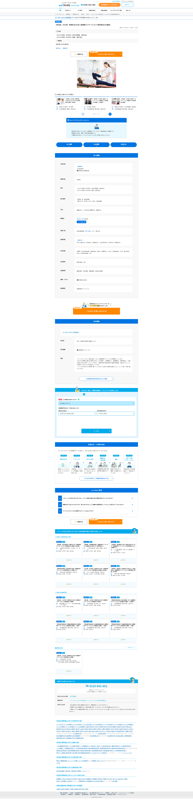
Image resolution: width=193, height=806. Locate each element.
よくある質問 (130, 793)
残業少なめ (58, 48)
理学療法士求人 (76, 14)
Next (110, 114)
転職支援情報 (104, 10)
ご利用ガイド (68, 10)
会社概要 (96, 144)
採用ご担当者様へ (116, 1)
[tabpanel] (96, 74)
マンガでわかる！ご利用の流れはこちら (96, 478)
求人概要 (69, 144)
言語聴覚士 (77, 794)
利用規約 (107, 793)
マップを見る (81, 222)
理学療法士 (68, 14)
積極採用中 (65, 48)
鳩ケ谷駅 (87, 231)
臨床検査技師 (85, 794)
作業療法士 (70, 794)
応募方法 (123, 144)
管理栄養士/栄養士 (111, 794)
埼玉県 (82, 14)
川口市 (87, 14)
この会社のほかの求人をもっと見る (96, 379)
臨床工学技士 (93, 794)
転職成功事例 (92, 10)
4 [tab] (99, 114)
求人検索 (80, 10)
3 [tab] (97, 114)
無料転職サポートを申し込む (109, 5)
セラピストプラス (122, 794)
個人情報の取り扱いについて (97, 793)
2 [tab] (95, 114)
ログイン (127, 5)
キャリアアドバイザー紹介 (116, 10)
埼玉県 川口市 (81, 219)
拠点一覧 (128, 10)
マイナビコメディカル (59, 14)
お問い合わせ (114, 793)
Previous (82, 114)
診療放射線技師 (101, 794)
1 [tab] (96, 86)
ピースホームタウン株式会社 (71, 332)
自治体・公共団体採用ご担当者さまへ (79, 793)
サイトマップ (122, 793)
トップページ (60, 10)
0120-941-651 (88, 5)
